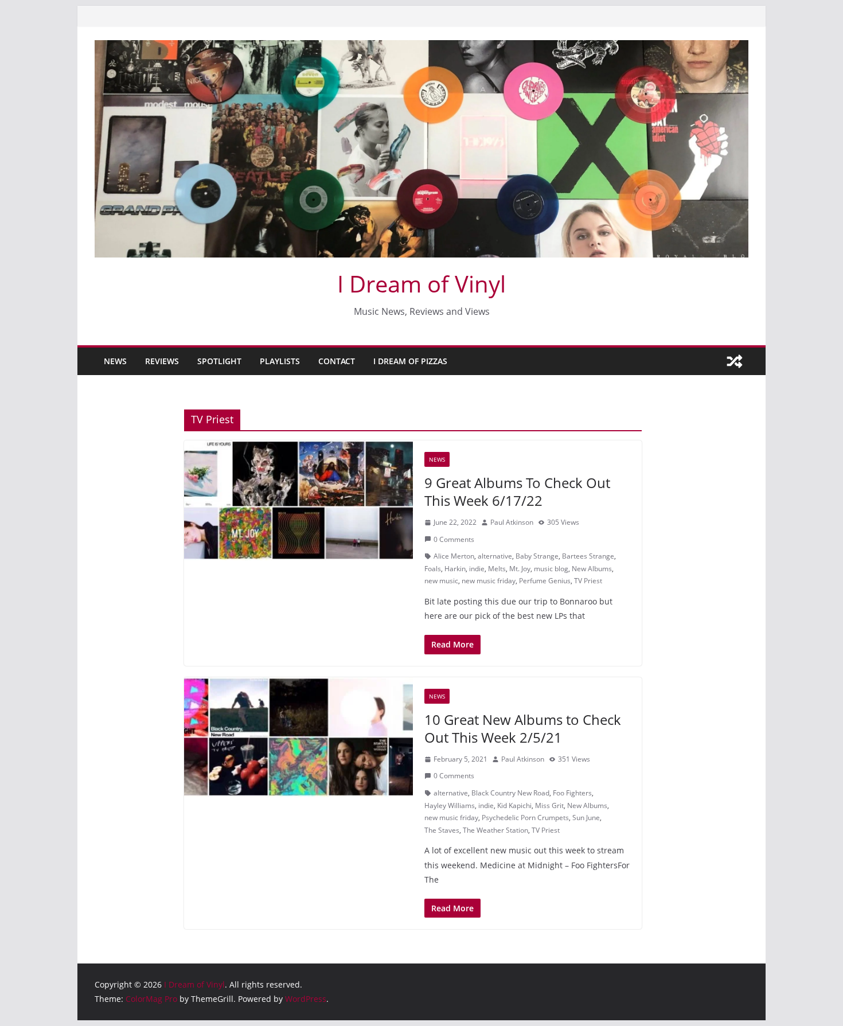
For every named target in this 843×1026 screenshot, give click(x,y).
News (115, 361)
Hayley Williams (449, 805)
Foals (432, 569)
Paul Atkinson (511, 522)
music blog (551, 569)
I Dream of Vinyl (421, 283)
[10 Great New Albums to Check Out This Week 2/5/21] (298, 737)
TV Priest (588, 581)
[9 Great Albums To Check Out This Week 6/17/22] (298, 500)
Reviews (162, 361)
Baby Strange (537, 556)
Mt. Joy (519, 569)
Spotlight (219, 361)
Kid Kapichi (514, 805)
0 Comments (454, 539)
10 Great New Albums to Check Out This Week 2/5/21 (522, 728)
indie (477, 569)
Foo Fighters (572, 793)
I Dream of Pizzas (410, 361)
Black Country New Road (510, 793)
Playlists (280, 361)
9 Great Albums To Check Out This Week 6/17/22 (517, 491)
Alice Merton (454, 556)
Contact (336, 361)
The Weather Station (495, 830)
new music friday (489, 581)
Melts (497, 569)
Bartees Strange (588, 556)
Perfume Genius (545, 581)
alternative (495, 556)
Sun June (586, 817)
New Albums (592, 569)
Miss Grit (549, 805)
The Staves (441, 830)
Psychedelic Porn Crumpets (525, 817)
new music (441, 581)
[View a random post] (734, 361)
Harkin (455, 569)
